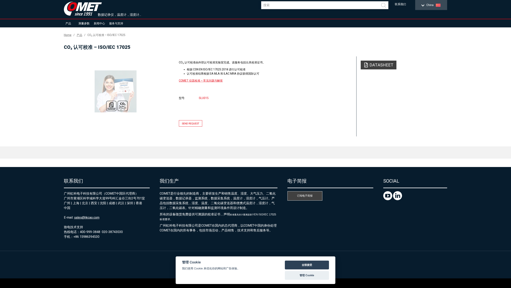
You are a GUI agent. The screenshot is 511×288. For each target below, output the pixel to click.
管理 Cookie (307, 275)
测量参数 (84, 23)
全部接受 (307, 264)
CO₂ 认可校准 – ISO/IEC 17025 (106, 35)
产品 (68, 23)
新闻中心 (99, 23)
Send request (190, 123)
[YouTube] (388, 199)
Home (67, 35)
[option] (115, 91)
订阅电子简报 (305, 195)
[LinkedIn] (397, 199)
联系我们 (400, 4)
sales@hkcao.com (86, 217)
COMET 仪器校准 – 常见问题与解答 (201, 80)
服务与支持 (116, 23)
